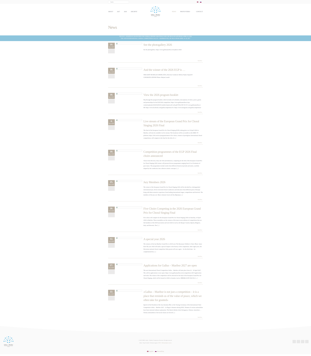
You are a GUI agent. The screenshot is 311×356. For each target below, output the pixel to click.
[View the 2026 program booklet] (129, 101)
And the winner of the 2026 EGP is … (164, 69)
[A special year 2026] (129, 245)
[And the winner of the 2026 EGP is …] (129, 76)
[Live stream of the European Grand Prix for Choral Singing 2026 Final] (129, 127)
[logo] (155, 6)
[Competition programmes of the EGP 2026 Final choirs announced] (129, 158)
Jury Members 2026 (154, 182)
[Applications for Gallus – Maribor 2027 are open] (129, 271)
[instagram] (188, 2)
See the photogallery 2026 (157, 44)
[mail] (193, 2)
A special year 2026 (154, 239)
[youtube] (190, 2)
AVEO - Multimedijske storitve (165, 342)
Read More (200, 60)
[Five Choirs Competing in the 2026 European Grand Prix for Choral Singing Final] (129, 215)
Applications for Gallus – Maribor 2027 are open (170, 265)
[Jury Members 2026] (129, 188)
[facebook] (185, 2)
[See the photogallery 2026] (129, 51)
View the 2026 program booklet (160, 94)
